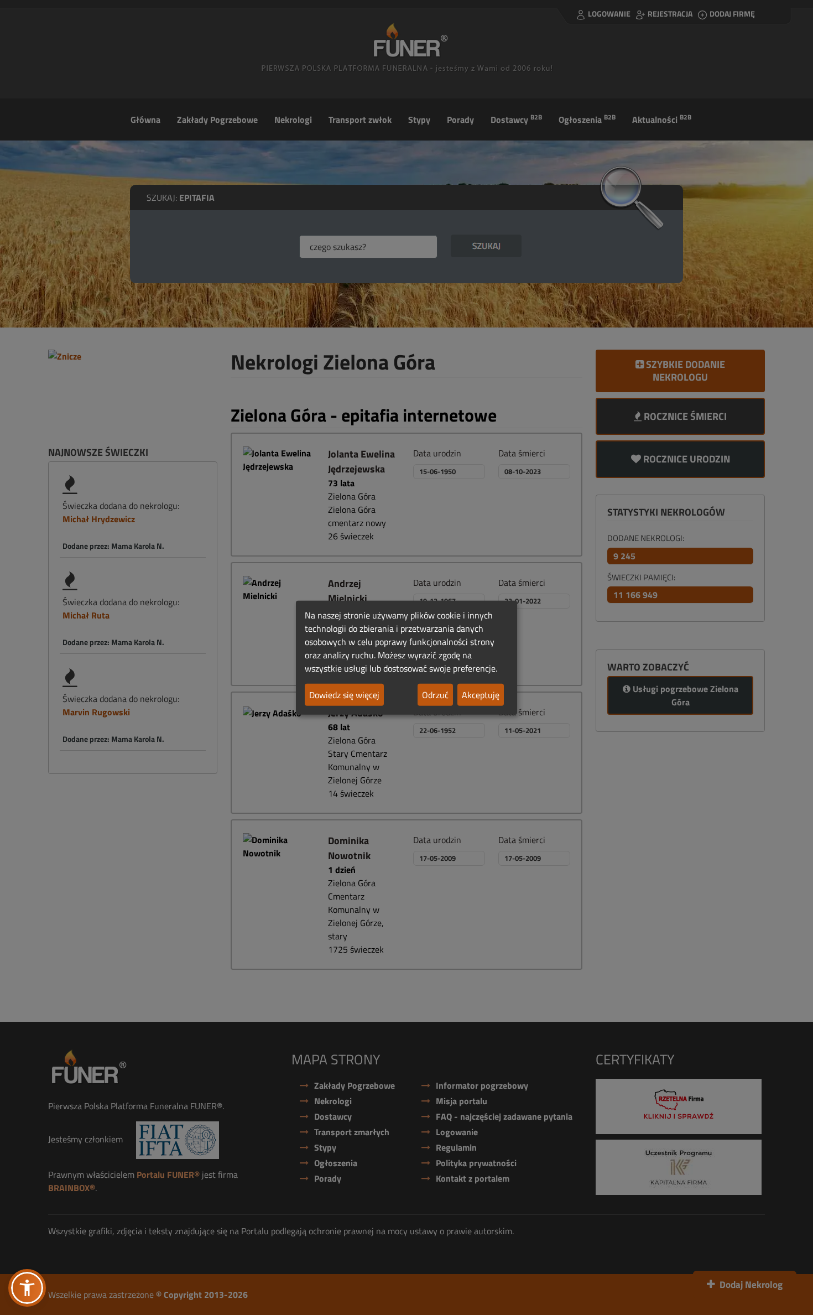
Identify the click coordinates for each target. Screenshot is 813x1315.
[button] (27, 1288)
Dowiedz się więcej (344, 694)
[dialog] (406, 657)
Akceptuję (480, 694)
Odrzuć (435, 694)
